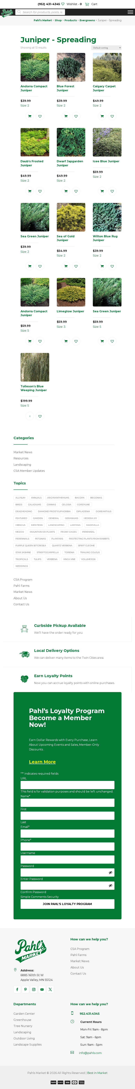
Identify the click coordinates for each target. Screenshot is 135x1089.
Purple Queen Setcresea (30, 545)
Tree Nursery (23, 1026)
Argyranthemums (58, 497)
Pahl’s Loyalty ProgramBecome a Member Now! (67, 718)
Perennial (88, 531)
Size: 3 (70, 319)
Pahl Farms (21, 585)
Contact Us (21, 604)
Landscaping (22, 464)
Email (25, 827)
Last (23, 822)
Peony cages (68, 531)
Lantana (75, 525)
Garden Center (24, 1013)
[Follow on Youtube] (42, 989)
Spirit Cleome (86, 545)
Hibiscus (20, 525)
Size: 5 (34, 321)
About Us (20, 598)
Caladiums (34, 504)
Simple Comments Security (40, 897)
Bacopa (80, 497)
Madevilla (92, 525)
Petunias (40, 538)
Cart (94, 4)
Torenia (69, 552)
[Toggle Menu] (130, 12)
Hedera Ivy (90, 518)
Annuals (36, 497)
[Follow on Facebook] (17, 989)
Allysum (20, 497)
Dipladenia (83, 511)
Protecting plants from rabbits (89, 538)
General (54, 518)
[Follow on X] (50, 989)
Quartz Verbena (62, 545)
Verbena (52, 559)
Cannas (51, 504)
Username (28, 853)
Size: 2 (34, 96)
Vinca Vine (69, 559)
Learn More (42, 761)
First (24, 809)
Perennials (22, 538)
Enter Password (32, 879)
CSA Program (23, 579)
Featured (21, 518)
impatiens (37, 525)
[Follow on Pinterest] (25, 989)
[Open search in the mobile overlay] (39, 12)
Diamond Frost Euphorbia (54, 511)
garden (38, 518)
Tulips (37, 559)
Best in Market (97, 1073)
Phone (26, 840)
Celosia (66, 504)
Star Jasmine (23, 552)
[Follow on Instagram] (33, 989)
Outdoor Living (24, 1038)
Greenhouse (22, 1020)
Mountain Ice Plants (42, 531)
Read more (29, 416)
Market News (23, 452)
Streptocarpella (48, 552)
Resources (21, 458)
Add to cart (29, 116)
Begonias (96, 497)
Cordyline (83, 504)
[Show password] (110, 872)
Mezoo (19, 531)
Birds (18, 504)
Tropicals (21, 559)
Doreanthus (103, 511)
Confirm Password (33, 892)
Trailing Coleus (90, 552)
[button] (40, 116)
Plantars (57, 538)
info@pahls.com (90, 1053)
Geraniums (71, 518)
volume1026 (88, 559)
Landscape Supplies (27, 1044)
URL (24, 778)
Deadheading (23, 511)
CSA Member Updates (29, 470)
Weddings (21, 566)
